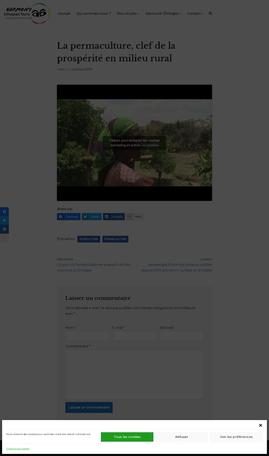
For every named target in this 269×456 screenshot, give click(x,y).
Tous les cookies (127, 437)
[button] (260, 425)
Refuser (181, 437)
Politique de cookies (17, 448)
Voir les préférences (236, 437)
